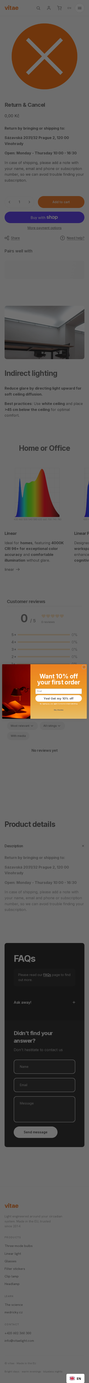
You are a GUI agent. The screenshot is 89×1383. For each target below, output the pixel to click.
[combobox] (75, 1378)
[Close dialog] (84, 667)
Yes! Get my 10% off (58, 698)
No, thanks (58, 710)
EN (79, 1378)
